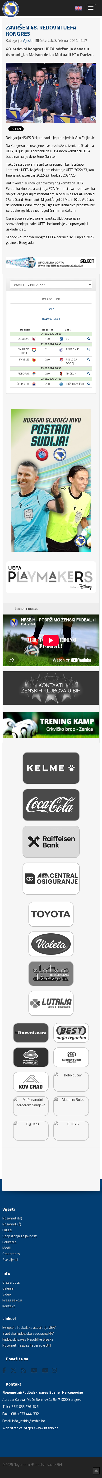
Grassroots (11, 1254)
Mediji (6, 1248)
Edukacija (9, 1242)
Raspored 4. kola (51, 319)
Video (6, 1294)
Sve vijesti (10, 1259)
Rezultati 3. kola (51, 299)
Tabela (51, 309)
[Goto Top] (96, 1470)
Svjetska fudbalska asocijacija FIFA (28, 1333)
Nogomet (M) (12, 1218)
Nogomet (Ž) (11, 1224)
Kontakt (8, 1306)
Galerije (8, 1288)
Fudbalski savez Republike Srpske (27, 1339)
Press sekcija (12, 1300)
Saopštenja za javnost (19, 1236)
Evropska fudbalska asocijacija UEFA (29, 1327)
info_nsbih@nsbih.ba (28, 1421)
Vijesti (27, 40)
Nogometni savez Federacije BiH (26, 1345)
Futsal (7, 1230)
